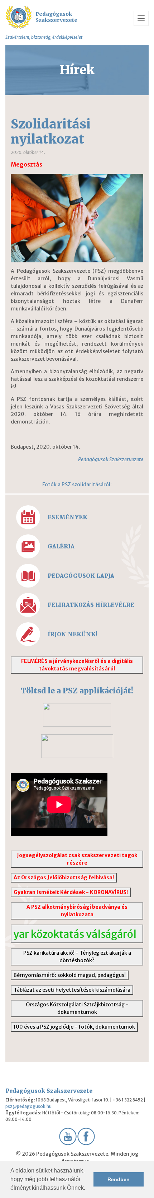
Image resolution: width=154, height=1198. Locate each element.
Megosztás (26, 164)
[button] (88, 1189)
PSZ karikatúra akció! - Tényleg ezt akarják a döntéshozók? (77, 957)
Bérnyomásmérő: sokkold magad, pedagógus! (70, 975)
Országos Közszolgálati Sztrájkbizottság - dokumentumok (77, 1008)
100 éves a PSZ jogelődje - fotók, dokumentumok (74, 1027)
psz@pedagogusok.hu (28, 1106)
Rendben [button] (118, 1179)
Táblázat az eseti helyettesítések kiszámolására (72, 990)
